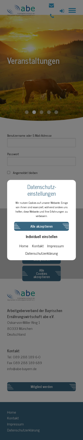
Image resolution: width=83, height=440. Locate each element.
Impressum (55, 245)
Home (23, 245)
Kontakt (38, 245)
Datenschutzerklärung (41, 253)
